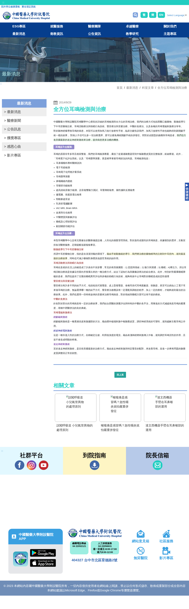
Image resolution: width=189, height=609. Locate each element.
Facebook (19, 465)
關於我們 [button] (170, 26)
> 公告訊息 (12, 129)
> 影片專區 (12, 155)
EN (161, 14)
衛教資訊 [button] (56, 33)
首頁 (120, 87)
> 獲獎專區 (12, 138)
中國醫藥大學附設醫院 (94, 533)
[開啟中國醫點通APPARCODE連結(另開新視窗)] (20, 559)
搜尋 (135, 14)
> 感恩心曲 (12, 146)
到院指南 (94, 465)
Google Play (43, 554)
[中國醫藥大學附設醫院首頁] (26, 16)
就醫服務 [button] (56, 26)
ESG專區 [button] (19, 26)
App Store (43, 564)
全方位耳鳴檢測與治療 (172, 87)
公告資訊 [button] (94, 33)
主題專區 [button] (170, 33)
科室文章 (148, 87)
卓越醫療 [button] (132, 26)
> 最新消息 (12, 112)
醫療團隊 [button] (94, 26)
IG (31, 465)
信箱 (157, 465)
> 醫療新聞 (12, 121)
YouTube (43, 465)
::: (3, 2)
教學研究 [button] (132, 33)
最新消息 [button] (18, 33)
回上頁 (120, 374)
